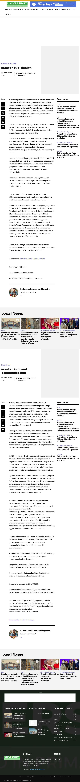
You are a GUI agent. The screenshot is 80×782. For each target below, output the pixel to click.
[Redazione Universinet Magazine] (13, 292)
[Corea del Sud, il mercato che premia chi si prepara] (69, 323)
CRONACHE (16, 9)
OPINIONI (7, 9)
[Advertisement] (40, 31)
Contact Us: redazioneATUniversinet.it (60, 777)
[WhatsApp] (3, 113)
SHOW (56, 9)
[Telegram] (3, 122)
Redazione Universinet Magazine (27, 74)
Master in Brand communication (32, 259)
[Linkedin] (3, 118)
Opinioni (59, 151)
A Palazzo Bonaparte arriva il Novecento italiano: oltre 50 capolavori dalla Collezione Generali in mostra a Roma (68, 123)
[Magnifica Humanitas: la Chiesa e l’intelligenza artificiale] (49, 323)
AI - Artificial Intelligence (64, 132)
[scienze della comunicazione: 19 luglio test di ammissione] (33, 731)
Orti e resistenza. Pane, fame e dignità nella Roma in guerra (68, 155)
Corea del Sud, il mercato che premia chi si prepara (68, 335)
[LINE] (3, 127)
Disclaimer (22, 777)
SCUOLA (49, 9)
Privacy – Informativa (33, 777)
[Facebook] (3, 104)
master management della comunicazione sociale (44, 723)
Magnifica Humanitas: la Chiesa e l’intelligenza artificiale (67, 136)
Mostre (59, 117)
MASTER (7, 14)
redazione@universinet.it (37, 769)
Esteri (58, 104)
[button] (73, 10)
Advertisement (44, 777)
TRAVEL (42, 9)
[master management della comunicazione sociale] (33, 723)
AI (23, 9)
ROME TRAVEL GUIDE (31, 9)
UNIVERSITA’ (64, 9)
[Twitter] (3, 108)
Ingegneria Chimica (43, 713)
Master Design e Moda (8, 63)
